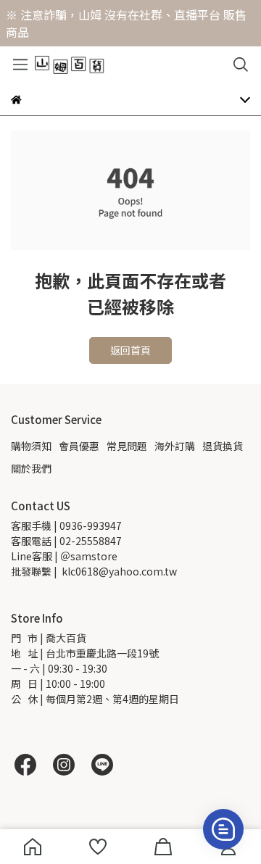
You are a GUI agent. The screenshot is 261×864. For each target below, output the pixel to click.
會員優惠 (79, 446)
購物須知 (31, 446)
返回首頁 (130, 350)
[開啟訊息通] (223, 829)
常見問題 (127, 446)
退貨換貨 (222, 446)
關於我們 (31, 468)
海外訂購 (174, 446)
